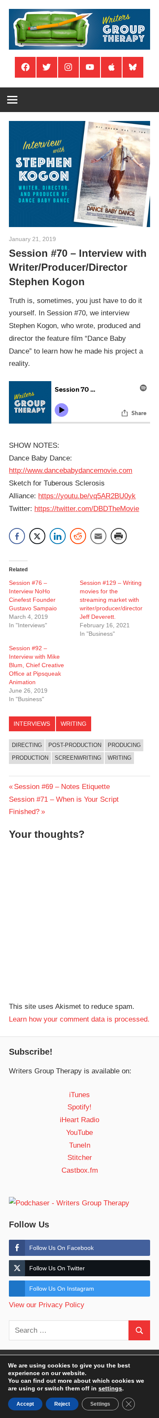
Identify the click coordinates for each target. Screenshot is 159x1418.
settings (110, 1388)
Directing (27, 745)
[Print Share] (119, 536)
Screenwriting (78, 758)
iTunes (79, 1095)
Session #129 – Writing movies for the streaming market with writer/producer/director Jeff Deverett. (111, 599)
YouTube (79, 1133)
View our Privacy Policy (46, 1305)
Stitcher (79, 1158)
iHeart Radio (79, 1120)
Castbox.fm (79, 1170)
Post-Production (74, 745)
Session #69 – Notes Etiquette (62, 787)
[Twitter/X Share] (37, 536)
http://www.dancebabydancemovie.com (70, 470)
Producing (124, 745)
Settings (100, 1404)
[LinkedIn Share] (58, 536)
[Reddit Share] (78, 536)
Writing (73, 723)
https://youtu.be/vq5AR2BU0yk (87, 496)
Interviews (32, 723)
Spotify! (79, 1107)
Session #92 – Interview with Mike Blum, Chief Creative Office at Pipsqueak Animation (36, 665)
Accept (25, 1404)
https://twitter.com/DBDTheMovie (86, 509)
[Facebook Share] (17, 536)
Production (30, 758)
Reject (62, 1404)
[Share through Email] (98, 536)
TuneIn (79, 1145)
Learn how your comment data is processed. (79, 1019)
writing (119, 758)
